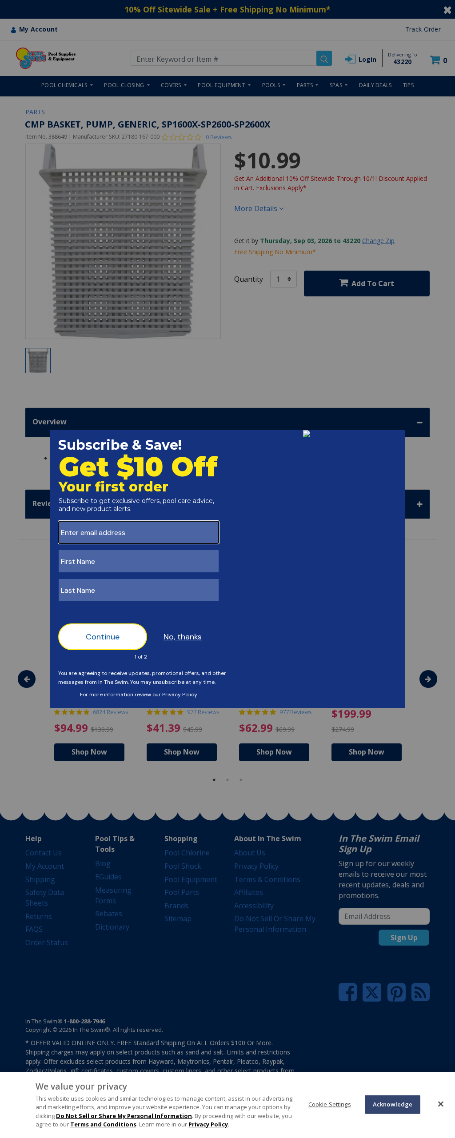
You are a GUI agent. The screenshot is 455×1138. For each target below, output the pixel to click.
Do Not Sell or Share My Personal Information (124, 1116)
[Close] (441, 1104)
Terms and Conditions (103, 1124)
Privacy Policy (208, 1124)
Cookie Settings (329, 1104)
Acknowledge (392, 1104)
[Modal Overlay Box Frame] (227, 569)
